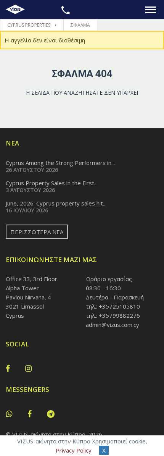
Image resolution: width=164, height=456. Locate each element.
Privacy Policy (74, 450)
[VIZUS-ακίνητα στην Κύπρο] (15, 10)
